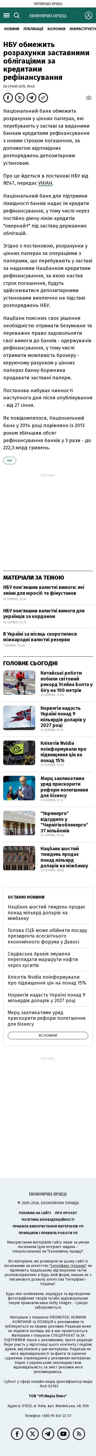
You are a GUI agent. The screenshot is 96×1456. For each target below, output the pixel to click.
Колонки (56, 29)
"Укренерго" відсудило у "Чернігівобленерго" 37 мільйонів (64, 822)
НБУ (9, 460)
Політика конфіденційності (48, 1220)
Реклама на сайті (35, 1213)
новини (11, 29)
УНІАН (45, 183)
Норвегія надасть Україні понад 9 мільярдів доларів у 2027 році (63, 717)
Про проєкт (66, 1213)
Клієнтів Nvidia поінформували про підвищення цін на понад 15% (63, 752)
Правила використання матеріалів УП (48, 1226)
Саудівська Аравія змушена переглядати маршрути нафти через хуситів (43, 959)
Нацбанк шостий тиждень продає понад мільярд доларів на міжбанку (64, 857)
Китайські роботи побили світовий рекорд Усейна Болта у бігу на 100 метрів (67, 681)
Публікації (33, 29)
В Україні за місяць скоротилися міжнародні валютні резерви (40, 637)
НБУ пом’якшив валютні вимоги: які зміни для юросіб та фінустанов (43, 590)
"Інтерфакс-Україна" (68, 1266)
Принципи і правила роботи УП (48, 1233)
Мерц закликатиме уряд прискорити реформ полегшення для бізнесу (64, 787)
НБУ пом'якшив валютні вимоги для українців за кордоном (44, 614)
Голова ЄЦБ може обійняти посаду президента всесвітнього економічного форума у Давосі (47, 936)
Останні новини (26, 897)
